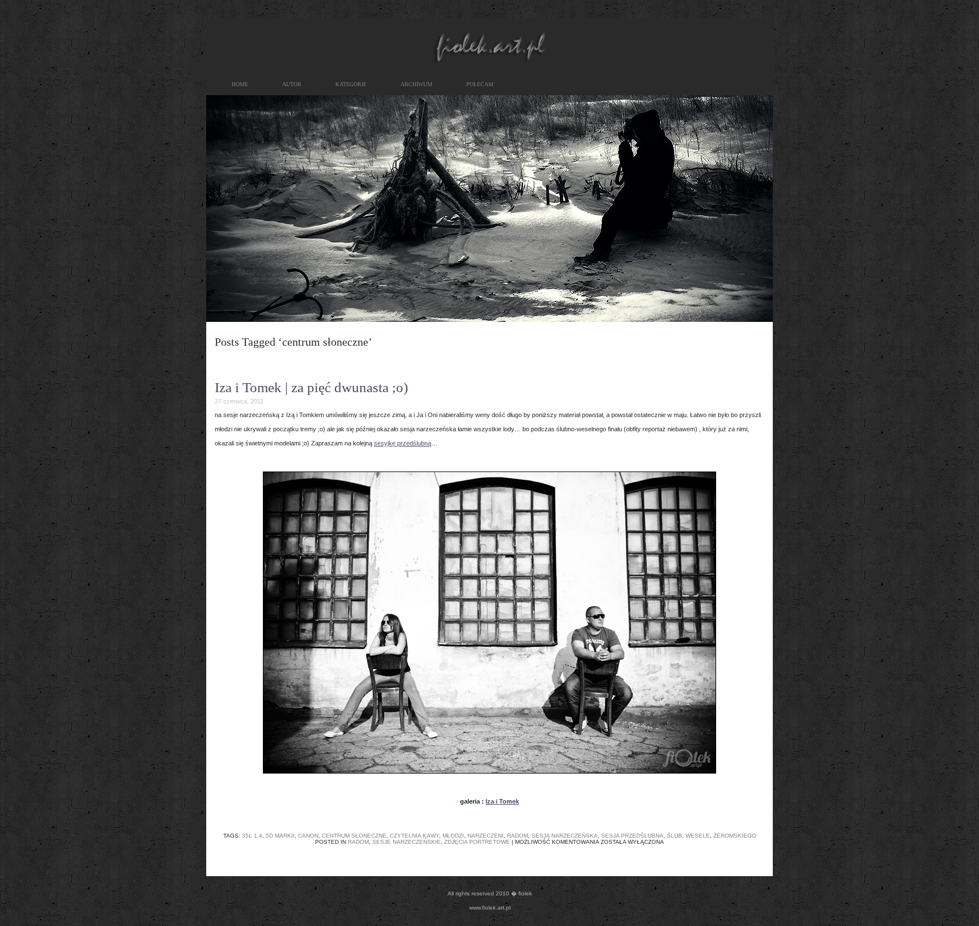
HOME (240, 84)
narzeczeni (485, 835)
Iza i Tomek (502, 801)
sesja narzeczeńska (564, 835)
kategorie (351, 84)
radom (517, 835)
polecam (479, 84)
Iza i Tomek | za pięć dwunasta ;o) (311, 387)
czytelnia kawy (414, 835)
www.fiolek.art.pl (489, 907)
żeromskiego (734, 835)
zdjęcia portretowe (477, 842)
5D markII (280, 835)
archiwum (416, 84)
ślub (674, 835)
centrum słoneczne (354, 835)
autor (291, 84)
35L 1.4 (252, 835)
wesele (698, 835)
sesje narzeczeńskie (406, 842)
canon (308, 835)
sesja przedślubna (632, 835)
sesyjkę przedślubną (402, 443)
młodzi (453, 835)
